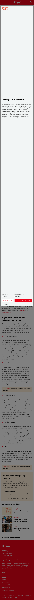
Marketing (17, 296)
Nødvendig (5, 294)
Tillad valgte (7, 300)
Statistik (5, 296)
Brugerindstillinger (20, 294)
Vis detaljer (5, 304)
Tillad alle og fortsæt (23, 300)
